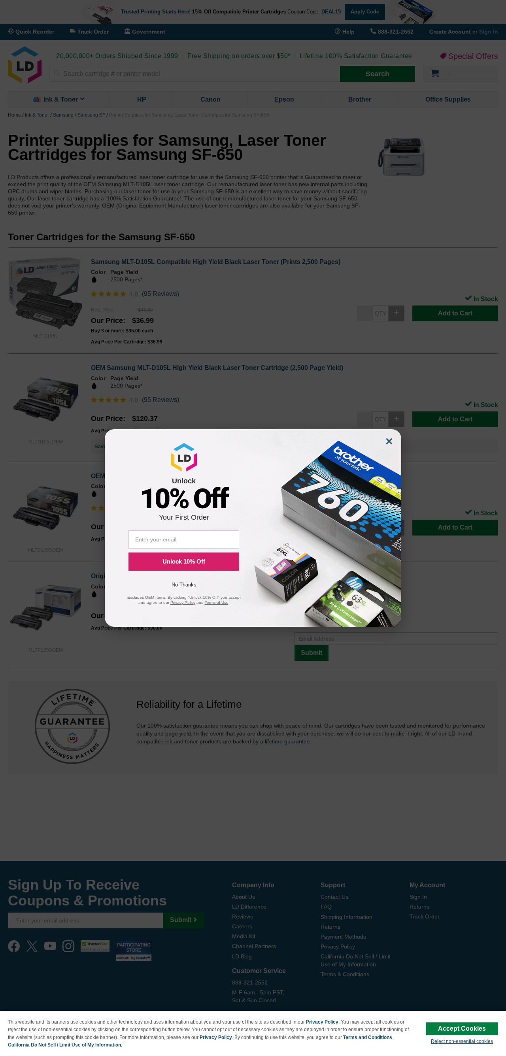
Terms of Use (216, 602)
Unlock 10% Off (183, 561)
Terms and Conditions (367, 1037)
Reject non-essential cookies (462, 1041)
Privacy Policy (322, 1022)
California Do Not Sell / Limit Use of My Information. (65, 1045)
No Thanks (184, 585)
